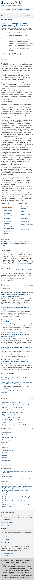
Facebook (6, 537)
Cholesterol (7, 213)
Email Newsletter (8, 522)
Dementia (5, 445)
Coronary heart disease (25, 215)
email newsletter (24, 9)
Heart (22, 211)
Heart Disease (8, 210)
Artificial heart (25, 229)
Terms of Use (24, 562)
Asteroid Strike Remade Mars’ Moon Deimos (14, 410)
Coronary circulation (27, 224)
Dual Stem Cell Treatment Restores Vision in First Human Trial (15, 387)
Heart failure (24, 218)
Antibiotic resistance (27, 227)
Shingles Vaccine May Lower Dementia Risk (14, 425)
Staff (12, 560)
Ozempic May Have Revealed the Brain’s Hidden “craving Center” (16, 491)
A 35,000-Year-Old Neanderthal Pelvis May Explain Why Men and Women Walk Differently (17, 383)
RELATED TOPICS (6, 203)
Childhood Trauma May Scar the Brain (13, 412)
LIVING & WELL (4, 452)
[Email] (20, 54)
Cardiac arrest (25, 221)
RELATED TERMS (23, 203)
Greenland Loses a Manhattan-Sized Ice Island (15, 405)
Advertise (25, 560)
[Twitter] (12, 54)
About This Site (5, 560)
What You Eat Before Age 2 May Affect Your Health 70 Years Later (17, 471)
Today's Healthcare (9, 216)
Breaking (4, 398)
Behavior (4, 458)
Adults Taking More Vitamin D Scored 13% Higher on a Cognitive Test (16, 378)
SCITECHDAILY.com (12, 373)
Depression (5, 447)
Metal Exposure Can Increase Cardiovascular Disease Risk (14, 321)
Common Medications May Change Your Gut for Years (17, 479)
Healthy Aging (8, 218)
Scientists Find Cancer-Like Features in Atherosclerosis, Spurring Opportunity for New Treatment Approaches (15, 334)
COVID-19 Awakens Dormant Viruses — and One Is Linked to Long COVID (16, 505)
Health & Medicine (7, 207)
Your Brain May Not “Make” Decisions (12, 420)
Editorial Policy (15, 562)
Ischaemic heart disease (25, 208)
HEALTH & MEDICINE (6, 432)
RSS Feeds (7, 525)
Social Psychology (7, 450)
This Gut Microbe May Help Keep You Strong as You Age (17, 501)
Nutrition (4, 455)
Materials (3, 242)
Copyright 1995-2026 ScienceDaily (12, 565)
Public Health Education (8, 232)
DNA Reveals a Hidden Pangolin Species (14, 402)
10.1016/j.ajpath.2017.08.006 (24, 264)
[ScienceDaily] (11, 3)
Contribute (18, 560)
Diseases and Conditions (8, 222)
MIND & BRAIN (4, 442)
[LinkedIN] (18, 54)
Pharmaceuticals (9, 228)
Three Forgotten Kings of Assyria (11, 417)
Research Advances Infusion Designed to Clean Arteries (15, 308)
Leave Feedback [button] (8, 553)
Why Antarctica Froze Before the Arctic (13, 422)
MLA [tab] (17, 269)
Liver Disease (6, 435)
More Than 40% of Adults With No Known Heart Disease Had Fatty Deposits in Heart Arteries (15, 361)
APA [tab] (22, 269)
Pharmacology (8, 226)
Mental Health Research (9, 437)
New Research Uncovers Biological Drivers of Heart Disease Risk (16, 348)
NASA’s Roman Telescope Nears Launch (14, 407)
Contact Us (7, 555)
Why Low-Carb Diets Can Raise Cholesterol (14, 415)
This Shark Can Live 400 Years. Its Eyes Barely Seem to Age (17, 497)
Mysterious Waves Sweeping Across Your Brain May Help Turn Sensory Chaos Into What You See (17, 487)
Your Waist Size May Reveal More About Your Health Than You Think (16, 392)
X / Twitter (6, 539)
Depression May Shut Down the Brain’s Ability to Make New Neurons (16, 475)
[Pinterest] (15, 54)
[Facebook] (10, 54)
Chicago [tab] (29, 269)
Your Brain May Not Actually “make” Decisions (15, 484)
